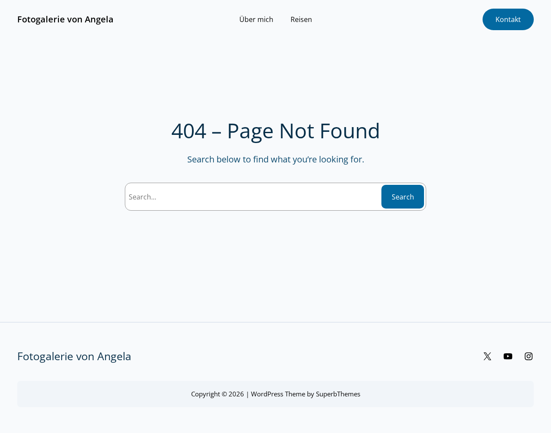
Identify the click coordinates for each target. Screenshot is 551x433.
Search (403, 197)
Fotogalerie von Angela (65, 19)
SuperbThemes (338, 393)
